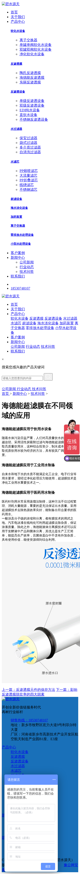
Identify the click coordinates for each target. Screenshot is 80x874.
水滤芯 (15, 161)
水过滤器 (16, 128)
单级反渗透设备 (32, 101)
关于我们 (18, 17)
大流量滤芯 (28, 175)
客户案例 (18, 253)
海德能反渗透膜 (32, 77)
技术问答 (27, 271)
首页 (14, 12)
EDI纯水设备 (30, 110)
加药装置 (16, 216)
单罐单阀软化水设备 (36, 45)
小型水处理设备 (21, 243)
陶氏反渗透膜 (30, 73)
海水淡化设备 (19, 207)
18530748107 (20, 288)
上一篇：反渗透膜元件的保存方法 (28, 690)
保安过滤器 (28, 138)
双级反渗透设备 (32, 105)
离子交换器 (28, 40)
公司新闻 (27, 262)
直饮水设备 (28, 115)
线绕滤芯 (27, 185)
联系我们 (18, 276)
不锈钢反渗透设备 (34, 119)
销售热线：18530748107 (29, 720)
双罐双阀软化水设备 (36, 49)
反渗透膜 (16, 63)
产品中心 (18, 21)
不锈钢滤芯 (28, 189)
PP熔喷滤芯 (29, 171)
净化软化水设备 (32, 54)
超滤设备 (16, 199)
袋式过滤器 (28, 143)
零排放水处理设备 (22, 234)
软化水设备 (18, 31)
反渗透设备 (18, 91)
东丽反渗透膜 (30, 82)
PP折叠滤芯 (29, 180)
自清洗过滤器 (30, 152)
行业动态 (27, 267)
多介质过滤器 (30, 147)
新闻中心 (18, 257)
